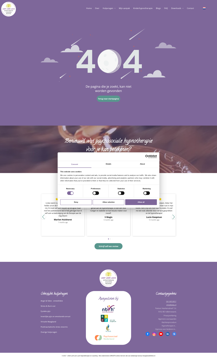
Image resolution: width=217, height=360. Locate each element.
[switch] (96, 193)
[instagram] (154, 334)
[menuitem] (89, 8)
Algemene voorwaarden (167, 319)
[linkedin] (168, 334)
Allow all (141, 202)
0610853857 (171, 301)
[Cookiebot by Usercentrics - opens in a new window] (147, 156)
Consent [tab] (74, 164)
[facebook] (148, 334)
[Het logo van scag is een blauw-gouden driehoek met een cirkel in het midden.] (108, 328)
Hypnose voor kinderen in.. (165, 329)
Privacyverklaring (170, 315)
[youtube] (161, 334)
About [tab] (142, 164)
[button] (173, 217)
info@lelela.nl (171, 305)
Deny (76, 202)
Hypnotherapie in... (169, 326)
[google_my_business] (174, 334)
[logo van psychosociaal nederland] (108, 337)
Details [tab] (108, 164)
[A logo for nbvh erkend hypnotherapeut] (108, 309)
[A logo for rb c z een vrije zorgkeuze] (108, 318)
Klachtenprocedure (169, 322)
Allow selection (109, 202)
